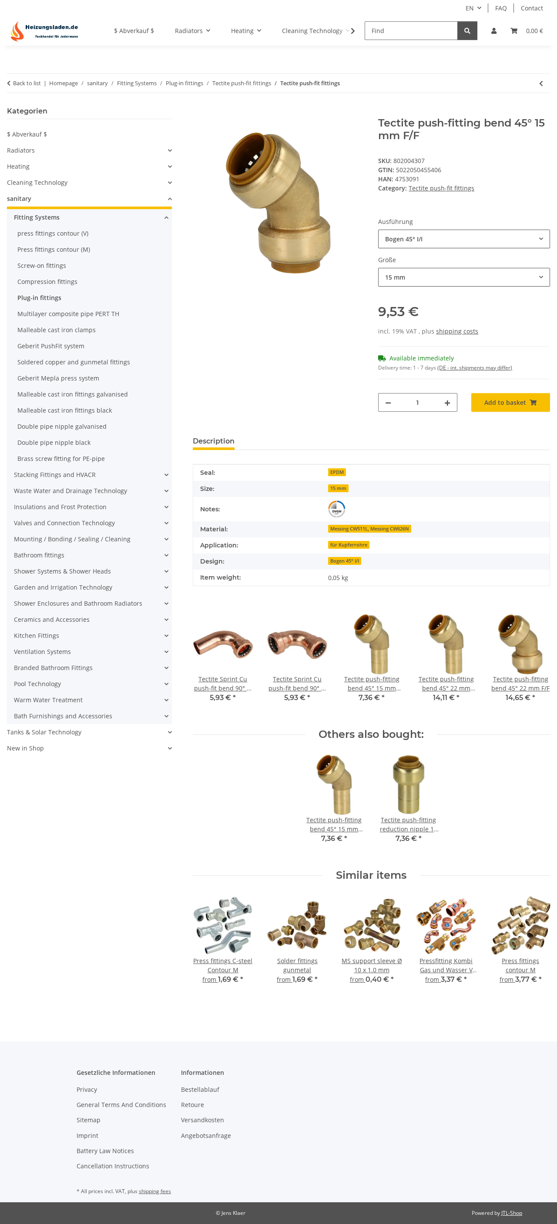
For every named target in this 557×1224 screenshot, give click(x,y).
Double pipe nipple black (54, 442)
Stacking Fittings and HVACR (55, 474)
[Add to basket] (200, 112)
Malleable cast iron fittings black (64, 410)
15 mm (338, 488)
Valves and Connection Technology (64, 523)
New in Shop (25, 748)
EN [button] (470, 8)
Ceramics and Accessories (52, 619)
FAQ (501, 8)
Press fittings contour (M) (53, 249)
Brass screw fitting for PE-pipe (61, 458)
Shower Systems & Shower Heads (62, 571)
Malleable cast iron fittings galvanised (72, 394)
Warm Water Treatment (48, 700)
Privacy (87, 1089)
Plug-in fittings (39, 297)
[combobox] (464, 239)
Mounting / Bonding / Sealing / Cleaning (72, 539)
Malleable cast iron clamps (56, 330)
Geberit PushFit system (50, 346)
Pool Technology (37, 684)
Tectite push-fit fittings (441, 188)
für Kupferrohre (348, 545)
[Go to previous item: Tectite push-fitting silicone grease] (541, 83)
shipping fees (155, 1191)
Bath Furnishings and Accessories (63, 716)
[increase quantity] (447, 402)
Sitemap (89, 1120)
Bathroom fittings (39, 555)
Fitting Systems (37, 217)
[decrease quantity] (388, 402)
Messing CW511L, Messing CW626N (369, 529)
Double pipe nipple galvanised (62, 426)
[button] (493, 31)
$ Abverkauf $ (27, 134)
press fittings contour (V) (52, 233)
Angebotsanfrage (206, 1135)
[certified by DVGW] (337, 509)
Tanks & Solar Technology (44, 732)
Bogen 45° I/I (344, 561)
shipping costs (457, 331)
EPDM (337, 472)
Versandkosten (202, 1120)
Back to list (27, 83)
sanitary (19, 198)
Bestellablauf (200, 1089)
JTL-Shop (511, 1213)
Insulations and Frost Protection (60, 507)
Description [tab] (214, 441)
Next (536, 664)
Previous (207, 664)
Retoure (192, 1105)
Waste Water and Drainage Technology (70, 491)
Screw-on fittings (41, 265)
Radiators (21, 150)
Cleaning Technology (37, 182)
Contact (532, 8)
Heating (18, 166)
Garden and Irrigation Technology (63, 587)
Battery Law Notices (105, 1151)
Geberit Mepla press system (58, 378)
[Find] (467, 30)
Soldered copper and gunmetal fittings (73, 362)
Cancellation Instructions (113, 1166)
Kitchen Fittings (36, 635)
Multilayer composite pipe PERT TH (68, 314)
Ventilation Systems (42, 651)
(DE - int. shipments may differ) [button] (474, 367)
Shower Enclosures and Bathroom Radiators (78, 603)
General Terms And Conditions (121, 1105)
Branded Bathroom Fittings (53, 668)
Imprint (87, 1135)
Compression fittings (47, 281)
